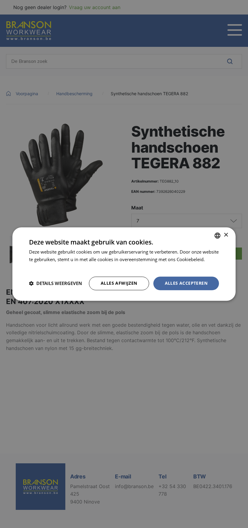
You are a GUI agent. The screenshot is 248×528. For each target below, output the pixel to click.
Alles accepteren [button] (186, 283)
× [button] (226, 235)
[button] (55, 283)
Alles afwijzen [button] (119, 283)
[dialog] (124, 264)
